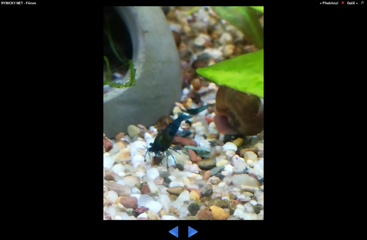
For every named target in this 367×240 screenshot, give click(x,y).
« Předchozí (329, 3)
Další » (352, 3)
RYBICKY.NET (12, 3)
